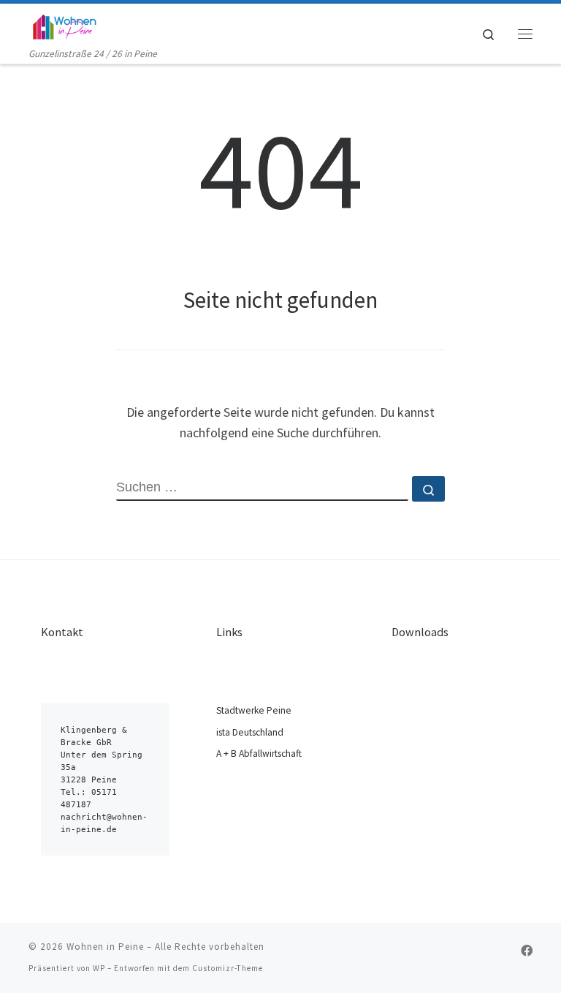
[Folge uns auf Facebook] (527, 951)
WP (99, 968)
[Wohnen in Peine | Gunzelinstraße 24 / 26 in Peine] (63, 25)
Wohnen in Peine (105, 946)
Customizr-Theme (227, 968)
